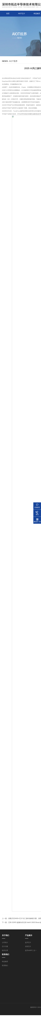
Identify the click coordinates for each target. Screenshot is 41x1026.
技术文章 (5, 950)
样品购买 (5, 961)
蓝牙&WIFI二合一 (31, 950)
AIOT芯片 (21, 13)
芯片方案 (5, 946)
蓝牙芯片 (28, 942)
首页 (7, 13)
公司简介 (5, 942)
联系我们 (5, 965)
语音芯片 (28, 946)
